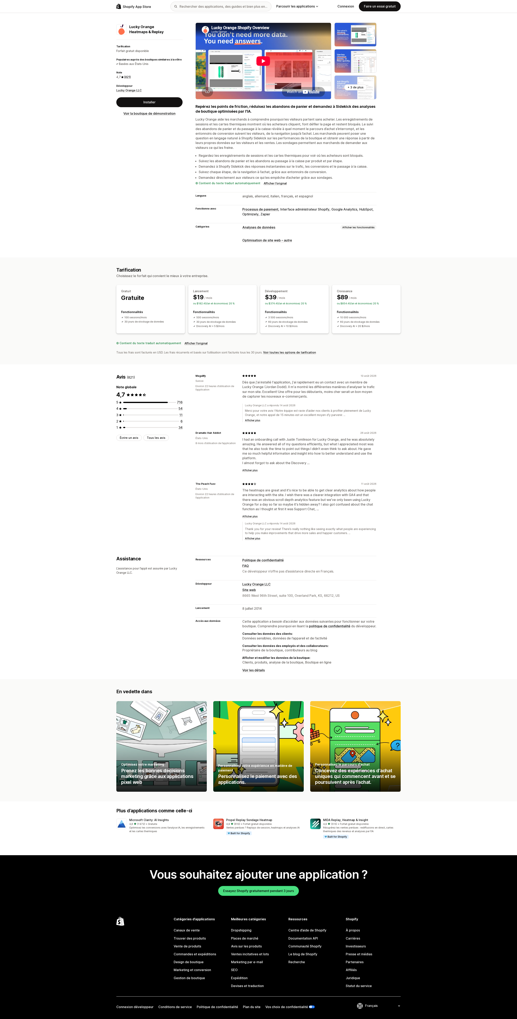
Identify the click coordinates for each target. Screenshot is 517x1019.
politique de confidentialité (329, 626)
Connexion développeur (134, 1007)
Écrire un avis (129, 437)
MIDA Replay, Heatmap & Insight (345, 820)
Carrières (353, 938)
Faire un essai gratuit (380, 6)
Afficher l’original (275, 183)
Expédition (239, 978)
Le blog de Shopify (302, 954)
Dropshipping (241, 930)
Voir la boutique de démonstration (149, 114)
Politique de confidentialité (263, 560)
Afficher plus (252, 420)
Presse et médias (359, 954)
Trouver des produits (190, 938)
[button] (161, 826)
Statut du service (359, 986)
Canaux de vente (187, 930)
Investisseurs (356, 946)
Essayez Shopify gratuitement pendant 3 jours (258, 891)
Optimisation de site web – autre (267, 240)
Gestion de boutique (189, 978)
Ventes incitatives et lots (250, 954)
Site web (249, 590)
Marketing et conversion (192, 970)
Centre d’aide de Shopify (307, 930)
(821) (127, 77)
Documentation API (303, 938)
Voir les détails (253, 670)
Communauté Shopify (305, 946)
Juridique (353, 978)
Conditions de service (175, 1007)
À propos (353, 930)
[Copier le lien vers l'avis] (208, 375)
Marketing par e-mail (247, 962)
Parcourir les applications (295, 6)
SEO (234, 970)
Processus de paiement (260, 209)
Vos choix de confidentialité (286, 1007)
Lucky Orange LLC (129, 90)
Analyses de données (258, 227)
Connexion (345, 6)
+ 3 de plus (356, 87)
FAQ (245, 566)
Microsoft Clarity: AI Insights (149, 820)
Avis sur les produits (246, 946)
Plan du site (252, 1007)
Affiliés (351, 970)
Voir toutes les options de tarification (289, 352)
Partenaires (355, 962)
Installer (149, 102)
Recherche (296, 962)
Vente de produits (187, 946)
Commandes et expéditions (195, 954)
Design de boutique (189, 962)
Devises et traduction (247, 986)
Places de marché (244, 938)
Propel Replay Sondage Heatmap (249, 820)
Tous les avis (156, 437)
